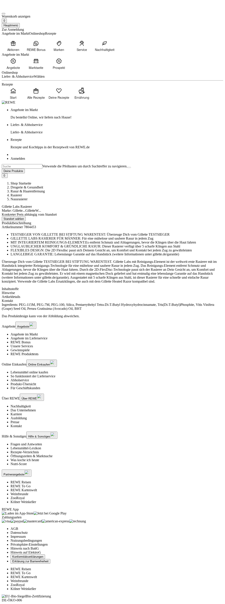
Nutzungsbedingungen (26, 540)
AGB (14, 529)
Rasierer (16, 195)
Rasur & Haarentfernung (28, 191)
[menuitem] (13, 46)
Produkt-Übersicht (23, 384)
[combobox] (22, 166)
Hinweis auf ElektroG (26, 552)
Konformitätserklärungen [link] (27, 556)
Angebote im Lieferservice (29, 338)
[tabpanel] (112, 307)
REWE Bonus (21, 342)
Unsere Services (22, 346)
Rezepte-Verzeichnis (25, 452)
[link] (117, 113)
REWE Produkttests (24, 354)
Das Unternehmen (23, 410)
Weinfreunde (19, 494)
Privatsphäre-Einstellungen (29, 544)
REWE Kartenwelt (24, 490)
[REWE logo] (8, 102)
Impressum (18, 536)
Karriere (16, 414)
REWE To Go (21, 486)
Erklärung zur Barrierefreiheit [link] (30, 561)
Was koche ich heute (25, 460)
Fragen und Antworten (26, 444)
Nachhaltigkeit (21, 406)
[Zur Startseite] (17, 8)
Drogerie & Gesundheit (27, 187)
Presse (15, 422)
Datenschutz (19, 532)
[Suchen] (129, 167)
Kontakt (16, 426)
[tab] (112, 289)
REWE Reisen (21, 482)
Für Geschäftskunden (25, 388)
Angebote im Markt (24, 334)
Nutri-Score (19, 464)
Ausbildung (19, 418)
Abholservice (20, 380)
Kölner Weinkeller (23, 502)
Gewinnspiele (20, 350)
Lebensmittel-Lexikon (26, 448)
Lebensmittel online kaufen (29, 372)
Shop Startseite (21, 183)
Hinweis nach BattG (25, 548)
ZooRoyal (18, 498)
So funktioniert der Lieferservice (33, 376)
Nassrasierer (19, 199)
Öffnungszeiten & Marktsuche (32, 456)
